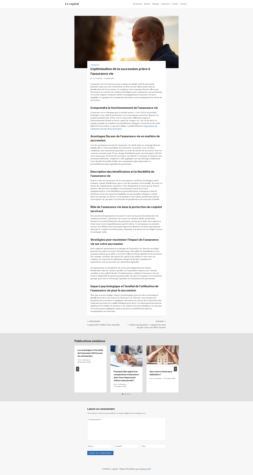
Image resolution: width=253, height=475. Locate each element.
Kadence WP (145, 469)
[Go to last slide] (77, 369)
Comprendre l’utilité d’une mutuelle (103, 323)
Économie (137, 4)
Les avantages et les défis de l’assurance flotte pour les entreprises (90, 353)
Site (144, 446)
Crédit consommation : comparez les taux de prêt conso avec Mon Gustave (147, 325)
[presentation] (126, 356)
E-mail (118, 446)
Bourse (147, 4)
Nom (91, 446)
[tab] (122, 394)
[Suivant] (175, 369)
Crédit (175, 4)
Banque (155, 4)
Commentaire (95, 419)
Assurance (165, 4)
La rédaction (97, 78)
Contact (183, 4)
